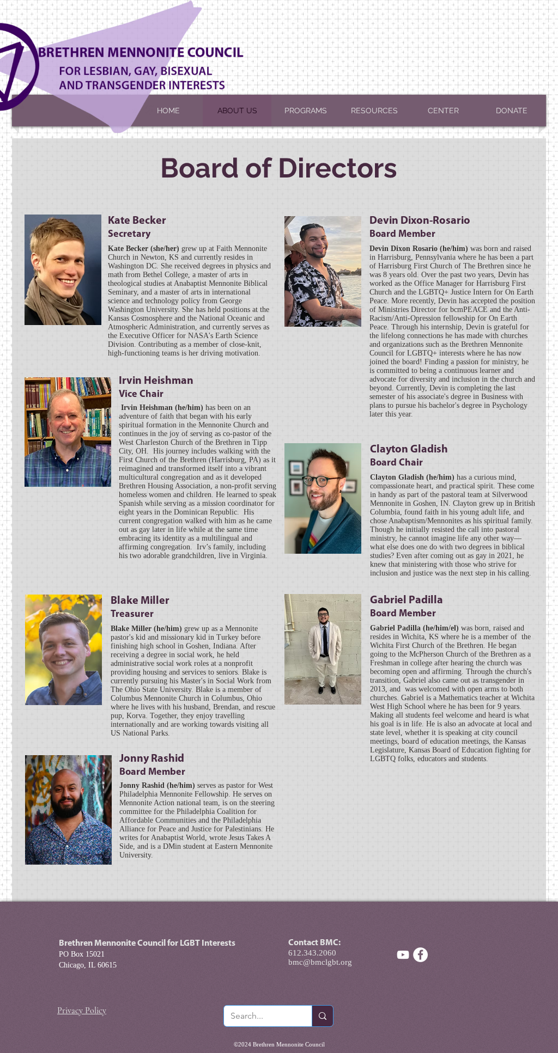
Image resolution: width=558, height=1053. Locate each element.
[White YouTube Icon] (403, 954)
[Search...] (322, 1016)
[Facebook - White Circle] (420, 954)
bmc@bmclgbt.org (320, 962)
